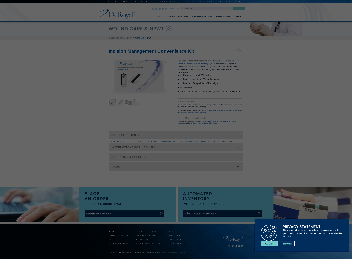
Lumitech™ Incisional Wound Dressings (195, 66)
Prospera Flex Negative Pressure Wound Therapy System (217, 111)
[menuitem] (159, 15)
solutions (209, 213)
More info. (289, 236)
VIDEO (116, 166)
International (223, 17)
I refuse (287, 243)
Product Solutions (178, 17)
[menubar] (198, 15)
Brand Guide (175, 235)
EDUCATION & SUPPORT (128, 156)
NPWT (129, 38)
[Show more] (237, 50)
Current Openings (118, 244)
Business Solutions (202, 17)
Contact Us (175, 240)
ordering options (99, 213)
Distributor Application (148, 244)
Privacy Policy (172, 252)
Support (238, 17)
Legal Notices (163, 252)
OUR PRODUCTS (116, 38)
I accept (269, 243)
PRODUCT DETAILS (125, 134)
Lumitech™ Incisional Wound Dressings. (193, 112)
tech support (176, 244)
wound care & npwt (136, 28)
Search (239, 9)
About (161, 17)
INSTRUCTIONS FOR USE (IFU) (133, 147)
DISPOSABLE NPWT (143, 38)
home (111, 231)
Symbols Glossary (145, 235)
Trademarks (182, 252)
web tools (175, 8)
